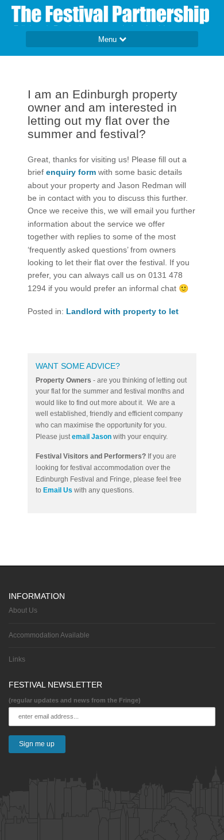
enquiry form (72, 172)
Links (17, 659)
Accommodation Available (49, 635)
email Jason (91, 437)
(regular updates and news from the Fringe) (75, 700)
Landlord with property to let (122, 311)
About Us (23, 610)
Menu (108, 39)
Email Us (57, 490)
